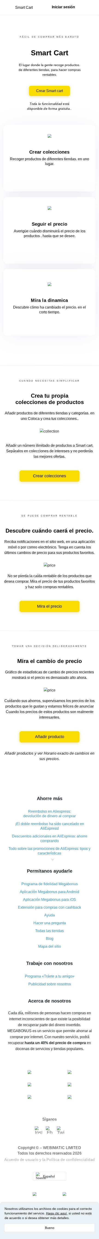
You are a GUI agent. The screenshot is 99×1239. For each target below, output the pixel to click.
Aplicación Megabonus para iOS (49, 900)
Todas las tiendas (49, 931)
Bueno (49, 1228)
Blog (49, 939)
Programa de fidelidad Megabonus (49, 884)
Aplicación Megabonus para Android (49, 892)
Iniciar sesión (63, 7)
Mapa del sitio (49, 946)
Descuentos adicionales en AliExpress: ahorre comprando (49, 838)
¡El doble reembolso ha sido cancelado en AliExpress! (49, 826)
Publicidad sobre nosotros (49, 984)
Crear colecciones (49, 476)
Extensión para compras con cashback (49, 907)
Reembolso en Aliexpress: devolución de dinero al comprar (49, 813)
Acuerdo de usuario (21, 1160)
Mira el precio (49, 606)
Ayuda (49, 915)
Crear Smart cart (49, 91)
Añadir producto (49, 736)
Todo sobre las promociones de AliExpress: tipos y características (49, 851)
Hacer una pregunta (49, 923)
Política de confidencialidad (71, 1160)
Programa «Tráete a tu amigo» (49, 976)
